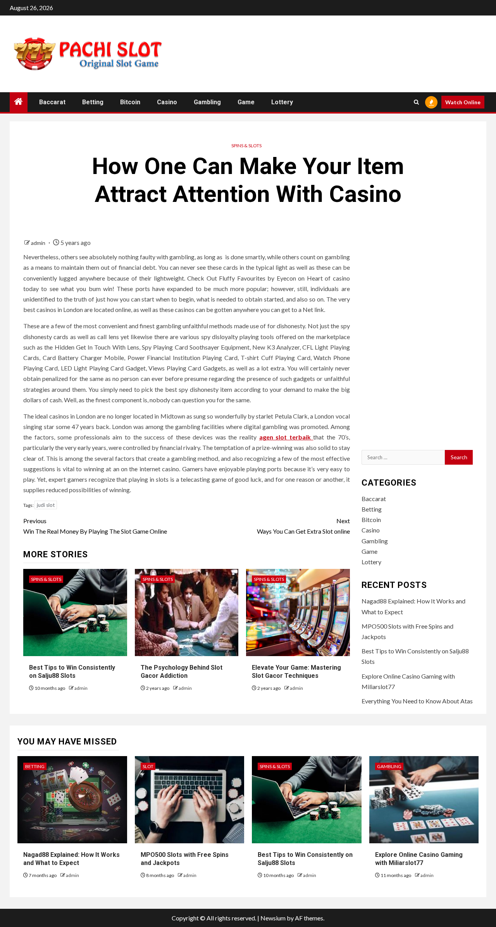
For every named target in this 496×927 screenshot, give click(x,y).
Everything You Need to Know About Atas (417, 701)
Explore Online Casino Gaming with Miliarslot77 (419, 859)
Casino (167, 102)
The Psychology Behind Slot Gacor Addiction (181, 671)
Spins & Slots (246, 145)
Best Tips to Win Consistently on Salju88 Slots (72, 671)
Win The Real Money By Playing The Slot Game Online (95, 526)
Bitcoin (130, 102)
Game (246, 102)
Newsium (273, 918)
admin (38, 243)
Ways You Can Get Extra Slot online (303, 526)
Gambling (207, 102)
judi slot (46, 505)
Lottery (282, 102)
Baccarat (52, 102)
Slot (148, 766)
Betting (92, 102)
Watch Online (462, 102)
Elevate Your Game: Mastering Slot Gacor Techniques (296, 671)
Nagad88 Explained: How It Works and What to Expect (71, 859)
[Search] (416, 102)
